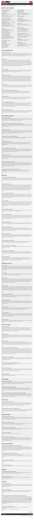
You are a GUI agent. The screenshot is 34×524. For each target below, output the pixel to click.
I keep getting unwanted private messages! (23, 20)
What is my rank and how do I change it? (7, 25)
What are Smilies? (4, 42)
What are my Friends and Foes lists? (22, 24)
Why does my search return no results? (22, 29)
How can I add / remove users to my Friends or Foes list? (24, 25)
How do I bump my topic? (5, 38)
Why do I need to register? (5, 10)
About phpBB (3, 486)
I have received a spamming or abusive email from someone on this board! (24, 21)
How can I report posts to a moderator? (7, 36)
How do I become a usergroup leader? (22, 13)
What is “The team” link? (20, 16)
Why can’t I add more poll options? (6, 32)
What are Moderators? (20, 11)
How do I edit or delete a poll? (6, 33)
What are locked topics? (5, 46)
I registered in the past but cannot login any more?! (9, 14)
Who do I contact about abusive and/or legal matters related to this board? (24, 45)
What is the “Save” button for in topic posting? (8, 37)
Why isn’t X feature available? (21, 43)
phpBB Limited (26, 484)
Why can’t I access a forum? (6, 34)
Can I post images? (4, 43)
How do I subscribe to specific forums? (22, 36)
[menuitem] (7, 4)
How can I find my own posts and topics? (23, 31)
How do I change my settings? (6, 19)
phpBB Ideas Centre (11, 491)
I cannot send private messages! (22, 19)
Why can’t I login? (4, 13)
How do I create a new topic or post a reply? (8, 29)
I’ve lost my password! (5, 15)
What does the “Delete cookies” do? (6, 16)
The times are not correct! (5, 21)
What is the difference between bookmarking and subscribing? (24, 34)
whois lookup (3, 498)
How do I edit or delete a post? (6, 30)
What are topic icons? (5, 47)
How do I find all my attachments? (22, 40)
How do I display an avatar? (6, 24)
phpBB (4, 144)
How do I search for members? (21, 30)
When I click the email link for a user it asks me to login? (8, 26)
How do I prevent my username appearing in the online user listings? (8, 20)
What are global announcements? (6, 44)
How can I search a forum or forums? (22, 28)
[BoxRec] (8, 2)
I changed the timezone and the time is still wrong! (9, 22)
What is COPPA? (4, 11)
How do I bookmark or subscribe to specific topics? (24, 35)
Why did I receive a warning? (6, 35)
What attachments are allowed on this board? (23, 39)
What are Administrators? (20, 10)
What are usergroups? (20, 12)
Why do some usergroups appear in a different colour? (23, 15)
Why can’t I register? (4, 12)
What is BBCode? (4, 41)
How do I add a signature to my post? (7, 31)
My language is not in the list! (6, 23)
